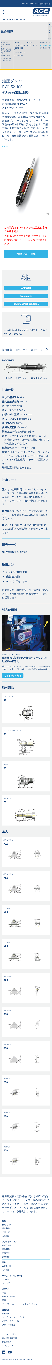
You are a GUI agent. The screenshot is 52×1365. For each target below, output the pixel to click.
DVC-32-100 (43, 45)
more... (6, 145)
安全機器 (6, 1236)
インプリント (7, 1345)
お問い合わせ (45, 4)
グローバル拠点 (8, 1325)
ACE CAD (26, 288)
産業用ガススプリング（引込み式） (6, 51)
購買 (4, 1300)
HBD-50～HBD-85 (19, 49)
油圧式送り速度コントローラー (6, 59)
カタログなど (7, 1283)
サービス (25, 4)
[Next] (47, 350)
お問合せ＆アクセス (10, 1321)
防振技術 (6, 1232)
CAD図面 (5, 1279)
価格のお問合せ (8, 1296)
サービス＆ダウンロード (12, 1275)
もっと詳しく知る (12, 675)
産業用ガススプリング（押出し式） (6, 44)
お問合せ (6, 1289)
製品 (4, 1221)
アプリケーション (9, 1241)
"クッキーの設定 (9, 1334)
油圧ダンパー (5, 55)
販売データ (37, 349)
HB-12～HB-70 (18, 55)
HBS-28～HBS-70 (19, 53)
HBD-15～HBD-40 (19, 45)
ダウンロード (34, 4)
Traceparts (26, 295)
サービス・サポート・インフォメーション (20, 1304)
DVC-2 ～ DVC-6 (32, 45)
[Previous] (41, 350)
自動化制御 (6, 1224)
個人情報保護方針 (9, 1338)
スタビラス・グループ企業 (13, 1317)
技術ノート (21, 349)
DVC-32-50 (43, 42)
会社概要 (6, 1310)
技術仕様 (7, 349)
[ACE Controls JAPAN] (41, 12)
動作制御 (6, 1228)
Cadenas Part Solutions (26, 303)
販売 (4, 1293)
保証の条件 (6, 1342)
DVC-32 (16, 42)
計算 (4, 1262)
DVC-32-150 (43, 48)
